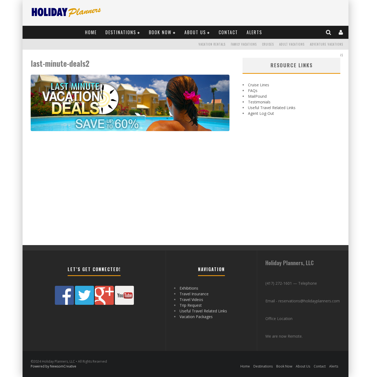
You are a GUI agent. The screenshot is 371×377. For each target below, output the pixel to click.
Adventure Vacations (326, 44)
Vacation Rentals (212, 44)
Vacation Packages (196, 316)
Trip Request (191, 305)
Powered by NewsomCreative (53, 366)
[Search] (329, 32)
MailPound (257, 96)
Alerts (254, 32)
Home (91, 32)
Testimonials (259, 101)
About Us (195, 32)
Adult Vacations (291, 44)
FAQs (252, 90)
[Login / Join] (341, 32)
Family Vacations (244, 44)
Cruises (268, 44)
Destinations (120, 32)
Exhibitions (189, 288)
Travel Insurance (194, 293)
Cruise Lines (258, 84)
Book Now (160, 32)
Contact (228, 32)
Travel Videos (191, 299)
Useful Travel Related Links (271, 107)
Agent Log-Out (261, 113)
